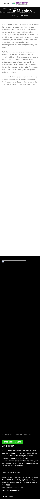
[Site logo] (20, 3)
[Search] (38, 3)
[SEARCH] (37, 8)
